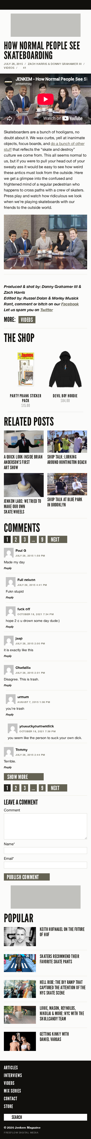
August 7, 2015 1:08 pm (33, 702)
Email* (9, 858)
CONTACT (10, 1098)
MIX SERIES (12, 1091)
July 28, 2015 (13, 63)
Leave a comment (21, 802)
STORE (8, 1106)
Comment (12, 810)
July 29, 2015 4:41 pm (32, 584)
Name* (9, 844)
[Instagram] (71, 1106)
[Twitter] (64, 1106)
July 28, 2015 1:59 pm (30, 555)
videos (27, 320)
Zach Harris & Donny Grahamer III (55, 63)
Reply (8, 568)
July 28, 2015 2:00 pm (30, 643)
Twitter (46, 309)
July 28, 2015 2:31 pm (30, 672)
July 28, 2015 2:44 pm (30, 754)
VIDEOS (9, 67)
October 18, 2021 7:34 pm (35, 614)
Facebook (70, 304)
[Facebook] (57, 1106)
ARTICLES (11, 1068)
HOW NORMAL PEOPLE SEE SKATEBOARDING (42, 50)
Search (7, 1117)
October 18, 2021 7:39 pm (37, 731)
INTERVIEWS (13, 1075)
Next (55, 539)
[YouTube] (82, 1106)
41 (22, 67)
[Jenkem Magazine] (45, 5)
